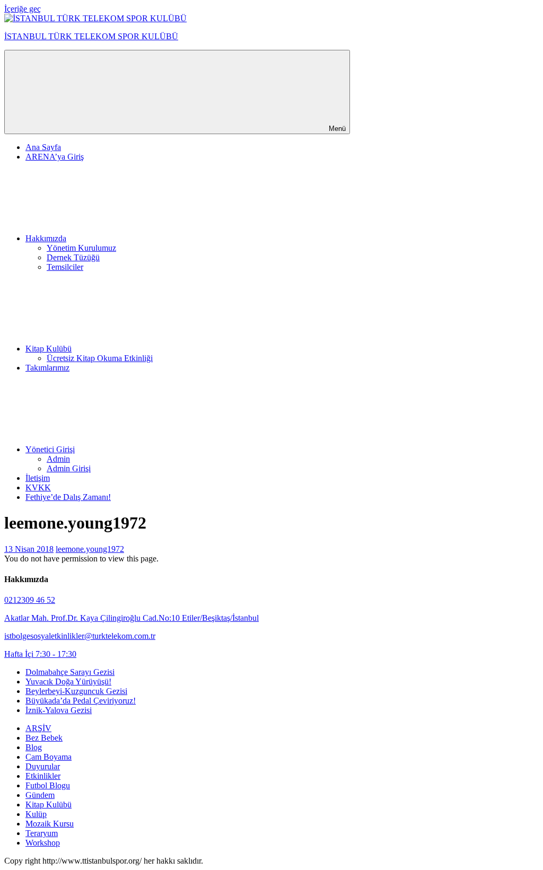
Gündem (40, 794)
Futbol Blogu (47, 785)
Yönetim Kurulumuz (81, 247)
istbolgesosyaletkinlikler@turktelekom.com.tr (79, 635)
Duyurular (42, 766)
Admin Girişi (69, 468)
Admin (58, 458)
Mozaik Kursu (49, 823)
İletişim (37, 477)
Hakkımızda (45, 238)
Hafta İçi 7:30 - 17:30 (40, 653)
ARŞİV (38, 728)
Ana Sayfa (43, 147)
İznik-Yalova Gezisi (58, 710)
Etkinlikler (42, 775)
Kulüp (36, 814)
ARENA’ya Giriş (54, 156)
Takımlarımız (47, 367)
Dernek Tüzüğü (73, 257)
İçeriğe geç (22, 8)
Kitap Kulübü (48, 348)
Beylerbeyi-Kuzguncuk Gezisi (76, 691)
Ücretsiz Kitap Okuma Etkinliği (100, 358)
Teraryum (41, 833)
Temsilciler (65, 266)
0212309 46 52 (29, 599)
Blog (33, 747)
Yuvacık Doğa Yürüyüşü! (68, 681)
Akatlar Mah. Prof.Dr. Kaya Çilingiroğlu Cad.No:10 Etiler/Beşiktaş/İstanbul (131, 617)
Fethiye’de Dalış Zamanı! (68, 497)
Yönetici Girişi (50, 449)
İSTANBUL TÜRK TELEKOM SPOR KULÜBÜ (91, 36)
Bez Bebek (44, 737)
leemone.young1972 (90, 548)
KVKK (38, 487)
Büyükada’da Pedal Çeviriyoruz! (80, 700)
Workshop (42, 842)
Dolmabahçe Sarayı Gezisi (70, 671)
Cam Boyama (48, 756)
